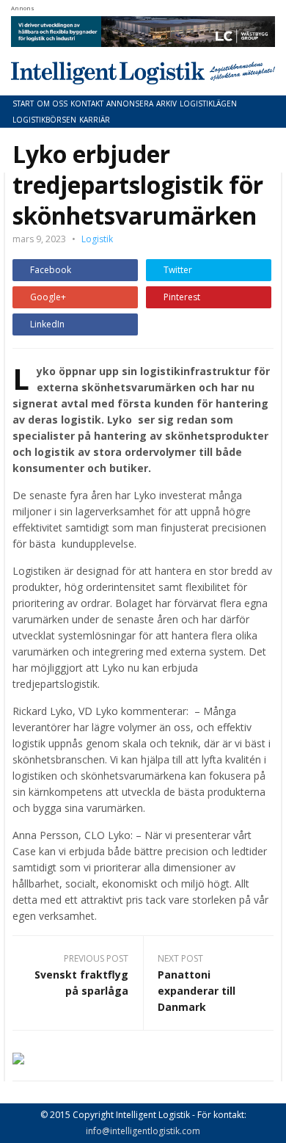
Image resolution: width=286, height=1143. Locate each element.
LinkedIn (47, 324)
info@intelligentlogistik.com (143, 1131)
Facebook (50, 270)
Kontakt (86, 103)
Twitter (178, 270)
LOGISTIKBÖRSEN (44, 120)
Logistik (97, 239)
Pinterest (182, 297)
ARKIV (166, 103)
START (23, 103)
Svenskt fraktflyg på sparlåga (81, 983)
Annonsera (129, 103)
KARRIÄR (94, 120)
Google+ (48, 297)
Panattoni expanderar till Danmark (196, 991)
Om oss (52, 103)
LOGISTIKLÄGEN (208, 103)
